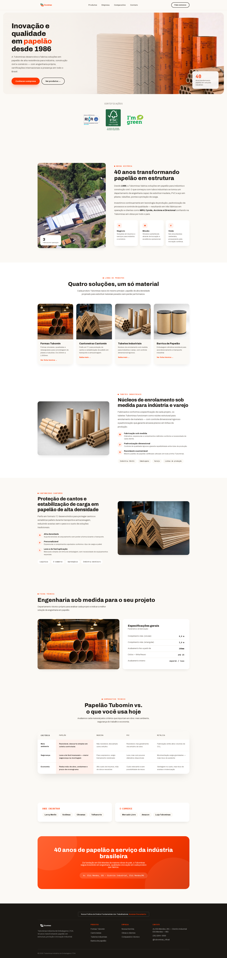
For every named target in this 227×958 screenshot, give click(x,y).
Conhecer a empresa (26, 81)
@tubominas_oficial (161, 940)
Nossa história (128, 929)
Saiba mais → (85, 357)
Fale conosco (180, 5)
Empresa (106, 5)
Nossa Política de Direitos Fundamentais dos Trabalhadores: (113, 914)
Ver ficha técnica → (48, 360)
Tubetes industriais (99, 937)
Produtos (92, 5)
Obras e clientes (128, 933)
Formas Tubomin (98, 929)
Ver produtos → (53, 81)
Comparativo (120, 5)
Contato (134, 5)
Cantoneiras (96, 933)
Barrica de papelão (98, 941)
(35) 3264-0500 (159, 936)
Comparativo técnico (131, 937)
